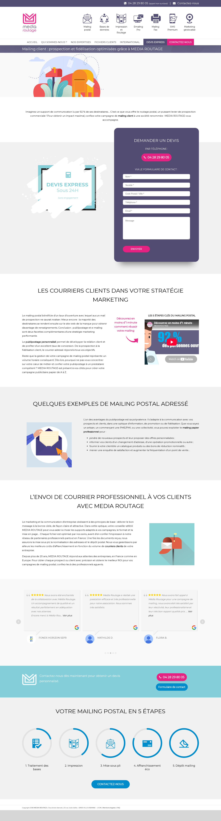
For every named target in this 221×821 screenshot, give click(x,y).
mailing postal (33, 315)
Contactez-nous (188, 3)
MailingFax (155, 28)
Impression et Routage (121, 29)
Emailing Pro (138, 28)
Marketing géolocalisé (189, 28)
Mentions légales (109, 808)
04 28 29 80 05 (138, 3)
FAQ (118, 808)
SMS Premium (172, 28)
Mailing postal (87, 28)
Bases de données (104, 28)
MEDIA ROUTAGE (40, 808)
